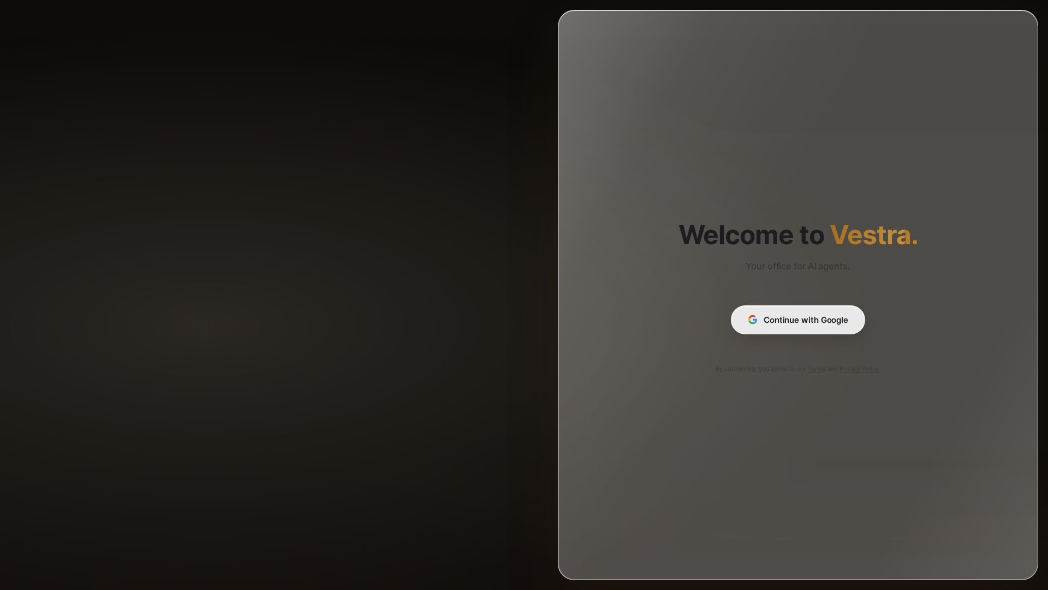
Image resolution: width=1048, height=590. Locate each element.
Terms (817, 369)
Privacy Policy (859, 369)
